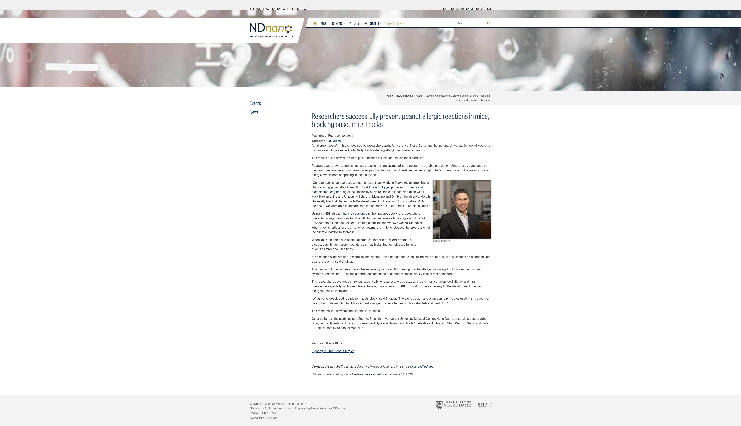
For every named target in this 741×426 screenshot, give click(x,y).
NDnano (274, 30)
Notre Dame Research (466, 5)
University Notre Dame (279, 5)
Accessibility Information (264, 417)
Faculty (354, 23)
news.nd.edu (374, 374)
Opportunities (372, 23)
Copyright (256, 404)
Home (389, 95)
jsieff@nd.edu (424, 366)
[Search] (488, 23)
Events (255, 103)
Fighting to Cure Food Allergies (333, 351)
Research (338, 23)
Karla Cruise (332, 141)
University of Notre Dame (287, 404)
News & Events (394, 23)
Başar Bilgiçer (380, 187)
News (419, 95)
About (325, 23)
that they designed (354, 213)
